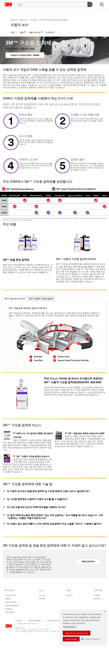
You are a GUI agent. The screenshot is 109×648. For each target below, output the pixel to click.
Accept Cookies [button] (71, 639)
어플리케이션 (34, 32)
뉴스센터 (42, 595)
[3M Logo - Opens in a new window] (8, 4)
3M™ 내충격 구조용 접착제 (41, 298)
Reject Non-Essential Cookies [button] (76, 633)
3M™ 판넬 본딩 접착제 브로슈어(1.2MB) (86, 433)
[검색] (90, 4)
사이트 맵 (97, 598)
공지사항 (42, 598)
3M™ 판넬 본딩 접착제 (16, 259)
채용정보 (8, 598)
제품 (22, 32)
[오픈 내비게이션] (101, 5)
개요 (13, 32)
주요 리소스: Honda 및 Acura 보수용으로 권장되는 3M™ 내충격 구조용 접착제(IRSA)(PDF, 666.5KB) (73, 380)
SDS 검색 (69, 595)
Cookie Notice (69, 626)
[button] (91, 639)
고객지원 (49, 32)
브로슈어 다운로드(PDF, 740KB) (25, 55)
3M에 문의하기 (88, 561)
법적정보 (18, 621)
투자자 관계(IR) (10, 602)
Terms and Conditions (55, 621)
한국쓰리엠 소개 (10, 595)
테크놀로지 (9, 609)
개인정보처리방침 (34, 621)
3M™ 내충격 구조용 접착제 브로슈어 (32, 456)
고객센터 (97, 595)
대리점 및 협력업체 (11, 605)
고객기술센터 (9, 612)
